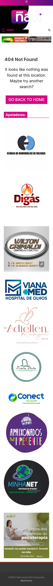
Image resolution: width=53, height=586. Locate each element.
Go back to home (26, 99)
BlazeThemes (26, 580)
